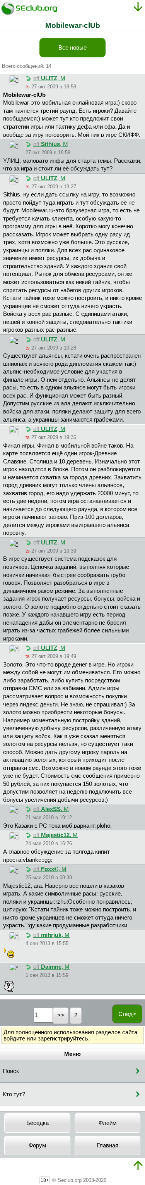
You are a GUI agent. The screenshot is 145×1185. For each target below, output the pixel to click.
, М (49, 78)
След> (127, 1014)
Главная (107, 1145)
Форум (37, 1145)
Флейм (107, 1123)
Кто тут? (14, 1094)
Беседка (37, 1123)
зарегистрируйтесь (63, 1038)
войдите (14, 1038)
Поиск (11, 1071)
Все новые (72, 48)
